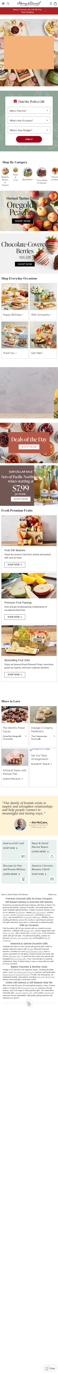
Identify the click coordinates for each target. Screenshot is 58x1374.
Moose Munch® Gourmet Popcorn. (16, 975)
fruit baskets (27, 917)
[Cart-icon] (55, 3)
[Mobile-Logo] (29, 3)
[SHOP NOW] (29, 52)
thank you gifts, (9, 933)
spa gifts (6, 915)
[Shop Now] (29, 392)
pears (38, 917)
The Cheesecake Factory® (24, 972)
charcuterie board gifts (25, 915)
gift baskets (20, 912)
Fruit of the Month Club (45, 977)
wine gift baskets (38, 912)
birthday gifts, (29, 931)
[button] (29, 11)
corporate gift (48, 993)
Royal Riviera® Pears (34, 951)
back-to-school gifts (18, 959)
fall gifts (30, 949)
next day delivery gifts (24, 993)
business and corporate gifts (21, 938)
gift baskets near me (29, 988)
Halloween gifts (14, 956)
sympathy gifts (35, 933)
